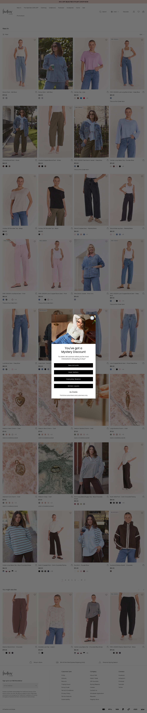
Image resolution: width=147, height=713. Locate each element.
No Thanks (73, 392)
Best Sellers (73, 372)
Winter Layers (73, 386)
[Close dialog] (92, 318)
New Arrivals (73, 365)
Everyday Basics (74, 379)
